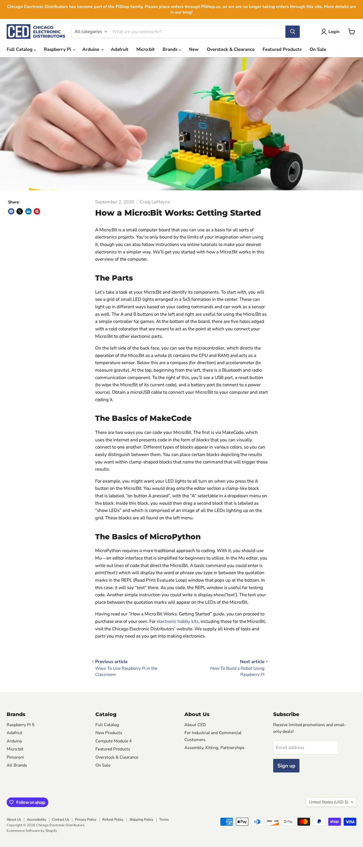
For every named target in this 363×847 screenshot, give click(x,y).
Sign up (286, 765)
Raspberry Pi (58, 49)
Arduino (91, 49)
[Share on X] (19, 211)
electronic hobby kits (178, 621)
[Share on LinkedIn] (28, 211)
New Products (108, 733)
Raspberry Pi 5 (21, 725)
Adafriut (14, 733)
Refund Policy (113, 819)
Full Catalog (20, 49)
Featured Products (282, 49)
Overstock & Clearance (231, 49)
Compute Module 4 (113, 741)
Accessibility (36, 819)
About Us (14, 819)
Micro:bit (145, 49)
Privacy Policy (85, 819)
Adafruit (119, 49)
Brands (171, 49)
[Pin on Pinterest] (37, 211)
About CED (195, 725)
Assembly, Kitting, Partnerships (214, 748)
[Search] (292, 32)
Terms (164, 819)
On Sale (318, 49)
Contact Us (60, 819)
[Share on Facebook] (11, 211)
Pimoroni (15, 757)
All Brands (17, 765)
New (194, 49)
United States (328, 802)
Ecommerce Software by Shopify (32, 830)
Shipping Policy (141, 819)
